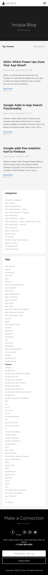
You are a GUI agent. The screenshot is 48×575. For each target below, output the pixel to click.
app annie (9, 291)
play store (9, 450)
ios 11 (7, 407)
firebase (8, 364)
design (8, 355)
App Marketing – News (14, 218)
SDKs (7, 462)
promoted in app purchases (17, 456)
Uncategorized (11, 246)
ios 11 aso (9, 410)
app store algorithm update (16, 309)
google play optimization (15, 383)
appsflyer (9, 331)
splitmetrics (10, 475)
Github (30, 532)
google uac (10, 395)
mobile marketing (12, 441)
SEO (7, 469)
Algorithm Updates (13, 200)
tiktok (7, 484)
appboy (8, 318)
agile (7, 279)
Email (35, 532)
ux (6, 499)
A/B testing (10, 266)
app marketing (11, 297)
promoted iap (11, 453)
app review (9, 303)
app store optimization (14, 312)
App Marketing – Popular (15, 225)
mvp (7, 447)
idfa (6, 401)
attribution (9, 346)
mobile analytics (12, 438)
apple (7, 322)
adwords (8, 276)
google (8, 367)
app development (12, 294)
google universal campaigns (17, 398)
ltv (6, 429)
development (10, 358)
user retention (11, 496)
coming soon (10, 352)
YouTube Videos (12, 249)
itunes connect (11, 423)
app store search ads (14, 315)
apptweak (9, 337)
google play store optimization (18, 392)
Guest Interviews (12, 231)
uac (6, 487)
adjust (7, 269)
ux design (9, 502)
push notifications (12, 459)
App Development (13, 206)
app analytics (10, 288)
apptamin (9, 334)
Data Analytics (11, 228)
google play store (12, 386)
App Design (10, 203)
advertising (9, 273)
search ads (9, 465)
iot (6, 420)
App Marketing (11, 215)
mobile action (11, 435)
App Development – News (16, 209)
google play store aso (14, 389)
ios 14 (7, 413)
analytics (9, 282)
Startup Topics (11, 243)
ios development (12, 417)
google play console (13, 380)
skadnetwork (10, 472)
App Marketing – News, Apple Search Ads (23, 222)
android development (14, 285)
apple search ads (12, 325)
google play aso (12, 377)
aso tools (9, 343)
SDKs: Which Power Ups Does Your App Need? (24, 63)
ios (6, 404)
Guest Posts (10, 234)
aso (6, 340)
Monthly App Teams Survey (17, 240)
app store (9, 306)
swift (7, 481)
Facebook (13, 532)
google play (10, 370)
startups (8, 478)
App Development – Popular (17, 212)
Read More (8, 89)
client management (13, 349)
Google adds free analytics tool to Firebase (21, 150)
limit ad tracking (12, 426)
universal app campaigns (15, 490)
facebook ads (11, 361)
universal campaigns (14, 493)
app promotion (11, 300)
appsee (8, 328)
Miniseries (9, 237)
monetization (10, 444)
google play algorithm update (17, 374)
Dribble (24, 532)
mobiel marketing (12, 432)
